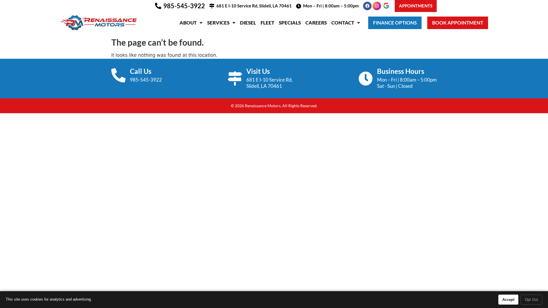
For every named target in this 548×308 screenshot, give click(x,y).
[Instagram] (376, 6)
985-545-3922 (184, 6)
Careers (316, 23)
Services (218, 23)
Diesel (248, 23)
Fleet (267, 23)
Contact (342, 23)
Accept (508, 299)
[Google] (386, 6)
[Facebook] (367, 6)
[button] (416, 6)
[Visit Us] (235, 78)
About (188, 23)
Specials (290, 23)
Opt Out (531, 299)
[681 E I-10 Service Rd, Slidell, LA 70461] (211, 6)
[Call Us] (118, 75)
